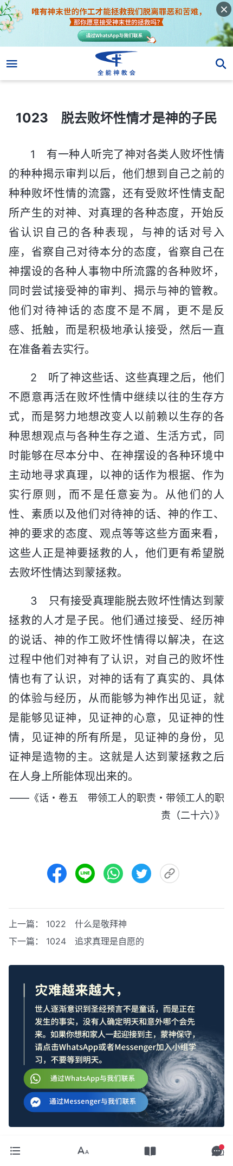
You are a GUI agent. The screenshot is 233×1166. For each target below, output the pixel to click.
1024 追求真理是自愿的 (95, 941)
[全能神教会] (116, 63)
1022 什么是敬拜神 (86, 923)
